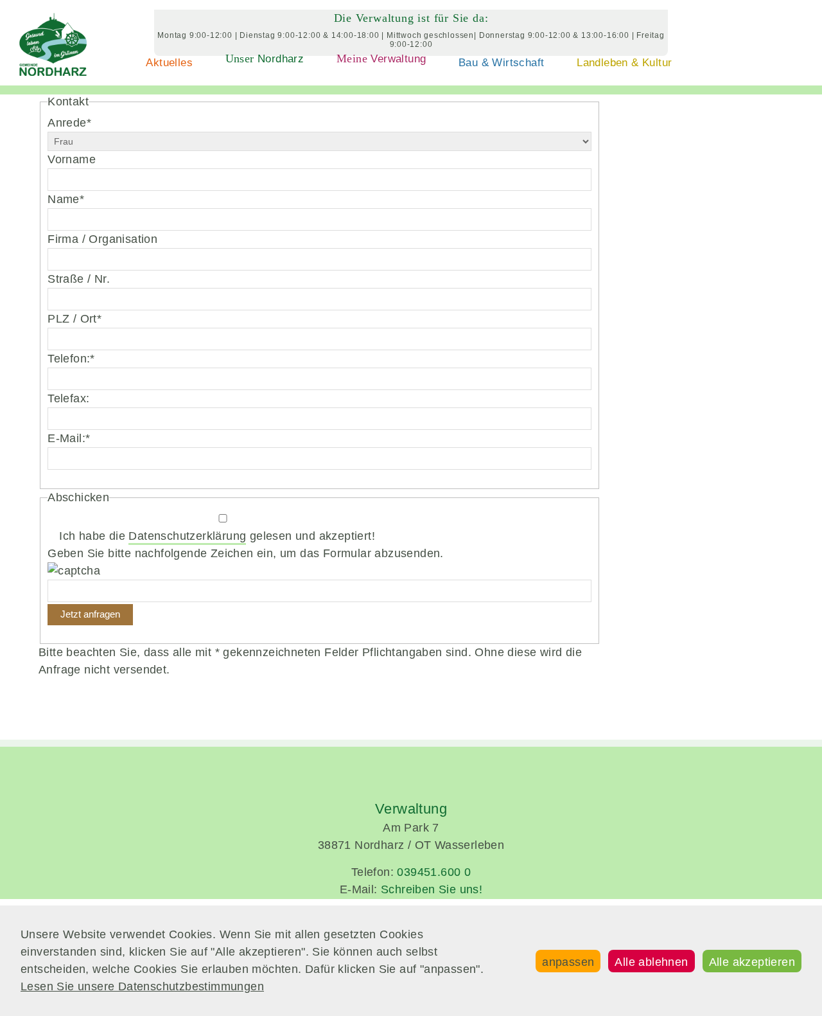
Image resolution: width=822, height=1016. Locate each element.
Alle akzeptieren (752, 962)
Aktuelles (169, 63)
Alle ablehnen (651, 962)
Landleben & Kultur (624, 63)
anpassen (568, 962)
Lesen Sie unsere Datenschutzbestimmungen (142, 986)
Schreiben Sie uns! (431, 889)
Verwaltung (381, 58)
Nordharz (264, 58)
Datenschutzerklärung (187, 536)
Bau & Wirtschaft (501, 63)
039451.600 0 (434, 872)
